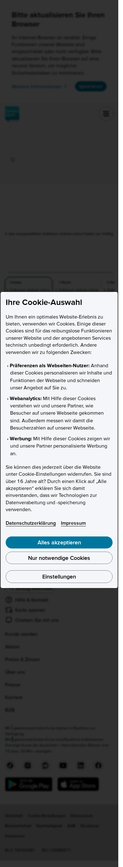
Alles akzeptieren (59, 542)
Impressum (73, 523)
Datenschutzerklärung (31, 523)
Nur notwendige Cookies (59, 557)
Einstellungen (59, 576)
